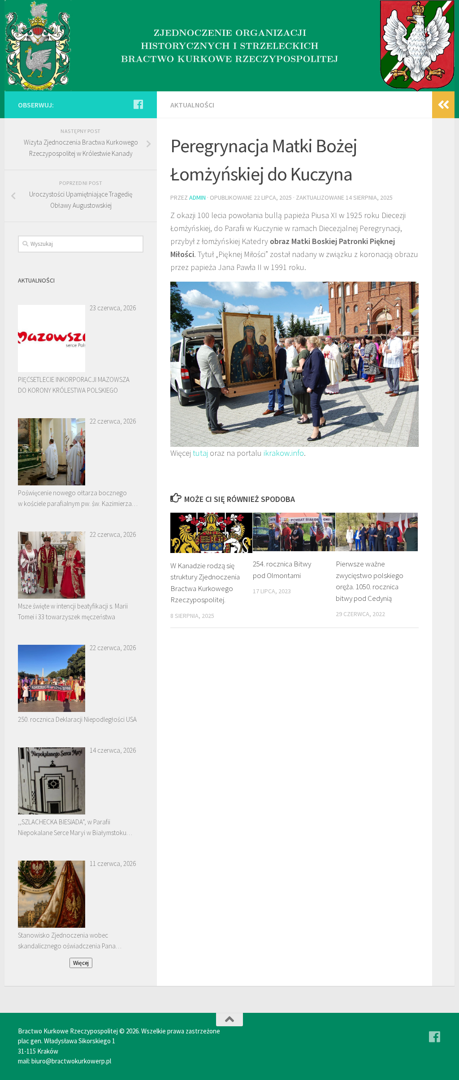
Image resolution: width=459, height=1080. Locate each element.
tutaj (200, 453)
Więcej (81, 963)
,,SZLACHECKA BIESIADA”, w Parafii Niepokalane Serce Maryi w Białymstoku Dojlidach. (72, 828)
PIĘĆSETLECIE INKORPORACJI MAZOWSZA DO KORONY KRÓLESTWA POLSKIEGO (74, 384)
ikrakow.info (284, 453)
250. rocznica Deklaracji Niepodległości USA (77, 719)
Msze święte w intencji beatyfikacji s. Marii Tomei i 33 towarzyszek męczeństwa (73, 611)
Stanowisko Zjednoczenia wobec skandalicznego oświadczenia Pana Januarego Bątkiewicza (67, 941)
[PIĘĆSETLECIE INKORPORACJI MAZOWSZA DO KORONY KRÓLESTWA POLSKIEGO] (51, 338)
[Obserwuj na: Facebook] (138, 104)
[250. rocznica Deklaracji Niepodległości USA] (51, 678)
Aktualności (192, 104)
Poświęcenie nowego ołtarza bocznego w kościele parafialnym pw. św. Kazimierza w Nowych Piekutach (75, 499)
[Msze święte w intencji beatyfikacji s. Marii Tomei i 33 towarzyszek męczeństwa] (51, 565)
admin (197, 197)
